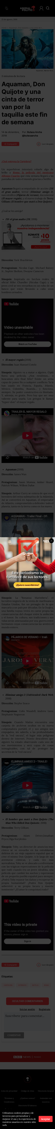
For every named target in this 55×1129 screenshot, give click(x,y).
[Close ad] (51, 540)
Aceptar (45, 1118)
